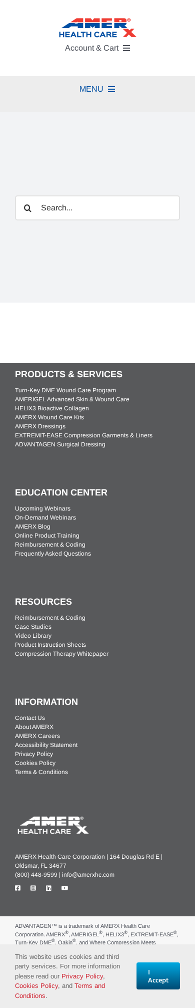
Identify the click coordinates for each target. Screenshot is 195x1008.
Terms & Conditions (41, 772)
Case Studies (33, 626)
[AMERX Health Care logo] (52, 818)
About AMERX (34, 726)
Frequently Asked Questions (53, 553)
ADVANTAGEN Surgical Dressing (60, 444)
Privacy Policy (34, 754)
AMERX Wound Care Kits (49, 417)
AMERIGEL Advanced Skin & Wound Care (72, 399)
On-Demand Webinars (45, 517)
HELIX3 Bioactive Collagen (52, 408)
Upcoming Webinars (42, 508)
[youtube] (65, 888)
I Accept (158, 975)
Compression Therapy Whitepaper (61, 653)
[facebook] (17, 888)
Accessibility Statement (46, 744)
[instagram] (33, 888)
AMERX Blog (32, 526)
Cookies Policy (35, 763)
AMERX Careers (37, 735)
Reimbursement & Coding (50, 544)
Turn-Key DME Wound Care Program (65, 390)
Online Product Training (47, 535)
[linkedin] (49, 888)
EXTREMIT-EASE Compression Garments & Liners (83, 435)
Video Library (33, 635)
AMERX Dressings (40, 426)
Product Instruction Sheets (50, 644)
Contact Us (30, 717)
